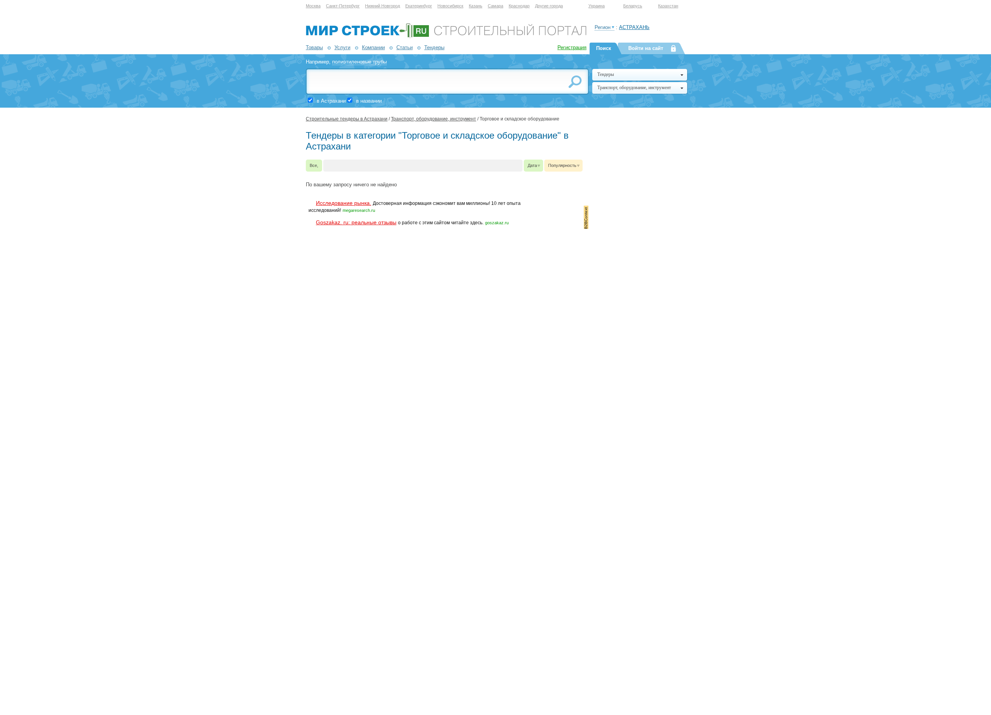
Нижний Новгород (382, 5)
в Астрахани (331, 101)
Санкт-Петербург (343, 5)
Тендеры (434, 47)
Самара (495, 5)
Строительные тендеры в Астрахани (346, 119)
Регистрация (571, 47)
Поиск (603, 48)
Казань (475, 5)
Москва (313, 5)
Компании (373, 47)
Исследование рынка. (343, 203)
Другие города (549, 5)
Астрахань (634, 27)
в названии (369, 101)
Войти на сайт (645, 48)
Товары (314, 47)
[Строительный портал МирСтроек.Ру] (446, 37)
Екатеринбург (418, 5)
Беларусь (632, 5)
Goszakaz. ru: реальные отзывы (356, 222)
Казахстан (668, 5)
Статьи (404, 47)
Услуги (342, 47)
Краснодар (519, 5)
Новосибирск (450, 5)
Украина (596, 5)
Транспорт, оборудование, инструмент (433, 119)
